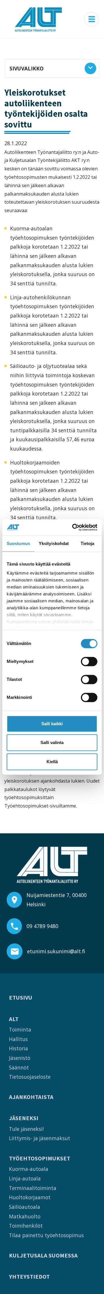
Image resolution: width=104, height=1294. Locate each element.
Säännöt (19, 1067)
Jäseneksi (23, 1118)
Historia (18, 1048)
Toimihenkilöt (26, 1225)
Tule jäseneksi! (26, 1128)
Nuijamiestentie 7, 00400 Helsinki (57, 900)
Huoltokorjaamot (30, 1197)
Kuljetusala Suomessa (43, 1255)
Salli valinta (52, 742)
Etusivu (20, 997)
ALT (13, 1019)
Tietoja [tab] (87, 543)
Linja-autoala (25, 1178)
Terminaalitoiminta (32, 1187)
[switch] (89, 661)
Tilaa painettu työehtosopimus (46, 1235)
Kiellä (52, 761)
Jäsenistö (19, 1057)
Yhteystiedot (29, 1276)
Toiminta (20, 1029)
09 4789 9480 (42, 926)
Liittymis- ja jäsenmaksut (39, 1138)
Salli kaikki (52, 723)
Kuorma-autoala (28, 1168)
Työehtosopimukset (39, 1158)
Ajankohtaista (31, 1097)
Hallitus (18, 1039)
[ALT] (38, 19)
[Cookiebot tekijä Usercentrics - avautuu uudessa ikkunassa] (73, 527)
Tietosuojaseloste (30, 1076)
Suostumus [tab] (18, 543)
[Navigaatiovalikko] (91, 19)
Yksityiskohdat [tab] (54, 543)
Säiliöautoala (24, 1206)
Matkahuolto (24, 1216)
